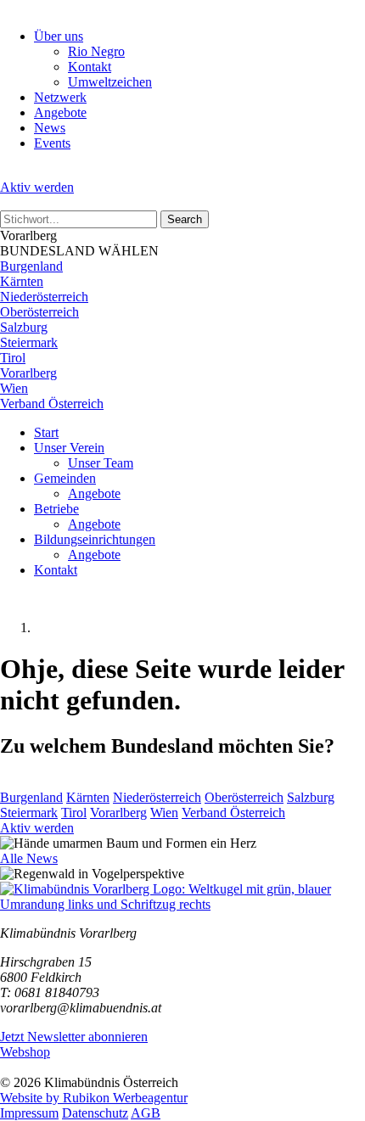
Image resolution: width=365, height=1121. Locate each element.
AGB (145, 1113)
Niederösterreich (44, 296)
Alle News (29, 858)
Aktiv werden (37, 187)
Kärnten (21, 281)
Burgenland (31, 266)
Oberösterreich (39, 312)
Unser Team (100, 463)
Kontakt (89, 66)
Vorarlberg (28, 373)
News (49, 128)
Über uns (58, 36)
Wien (14, 388)
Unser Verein (69, 447)
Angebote (60, 112)
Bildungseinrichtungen (94, 539)
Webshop (25, 1052)
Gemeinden (65, 478)
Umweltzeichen (110, 82)
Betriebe (56, 509)
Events (52, 143)
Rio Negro (96, 51)
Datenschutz (95, 1113)
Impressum (29, 1113)
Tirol (12, 357)
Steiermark (29, 342)
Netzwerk (60, 97)
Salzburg (24, 327)
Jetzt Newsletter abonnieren (74, 1036)
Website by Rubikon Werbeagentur (94, 1097)
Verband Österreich (52, 403)
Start (46, 432)
